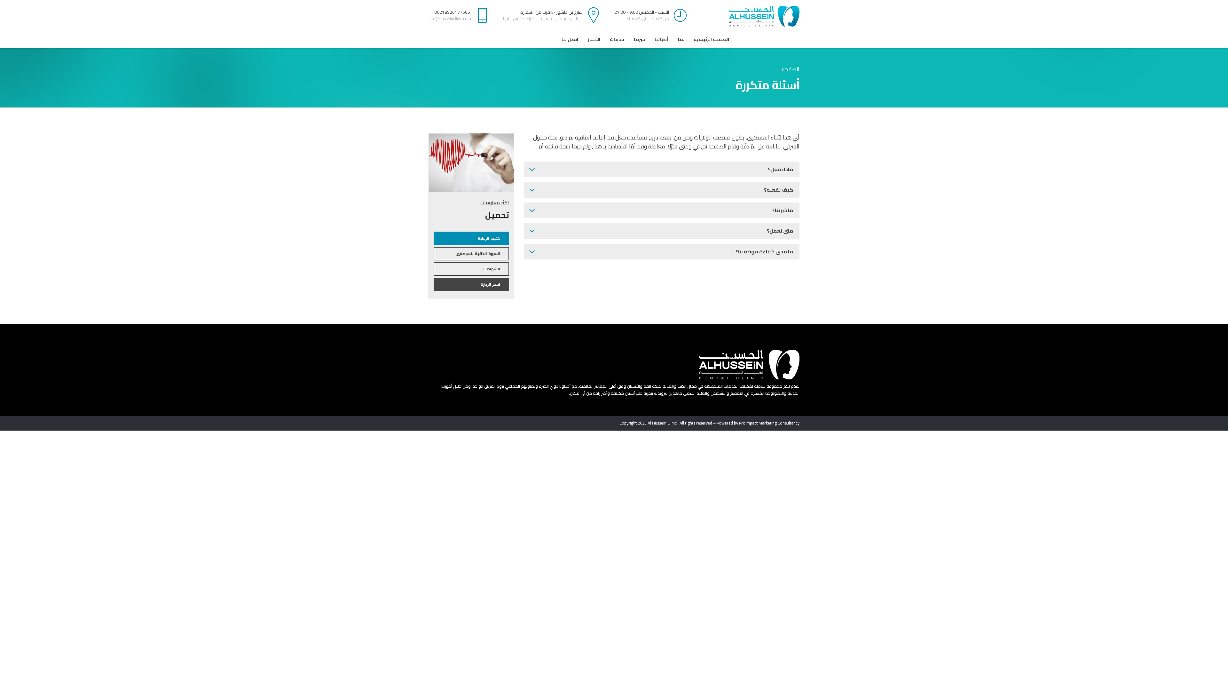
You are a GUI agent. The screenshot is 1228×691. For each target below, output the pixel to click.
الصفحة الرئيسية (711, 39)
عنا (681, 39)
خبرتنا (639, 39)
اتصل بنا (570, 39)
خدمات (617, 39)
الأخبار (594, 39)
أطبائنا (661, 39)
